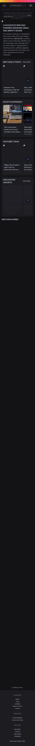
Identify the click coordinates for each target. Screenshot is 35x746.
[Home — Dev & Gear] (4, 5)
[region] (17, 80)
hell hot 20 (18, 38)
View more (27, 62)
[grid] (17, 453)
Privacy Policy (17, 706)
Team (17, 701)
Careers (17, 704)
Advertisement (18, 718)
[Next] (28, 80)
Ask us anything (17, 720)
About (17, 699)
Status (17, 708)
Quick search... (17, 5)
